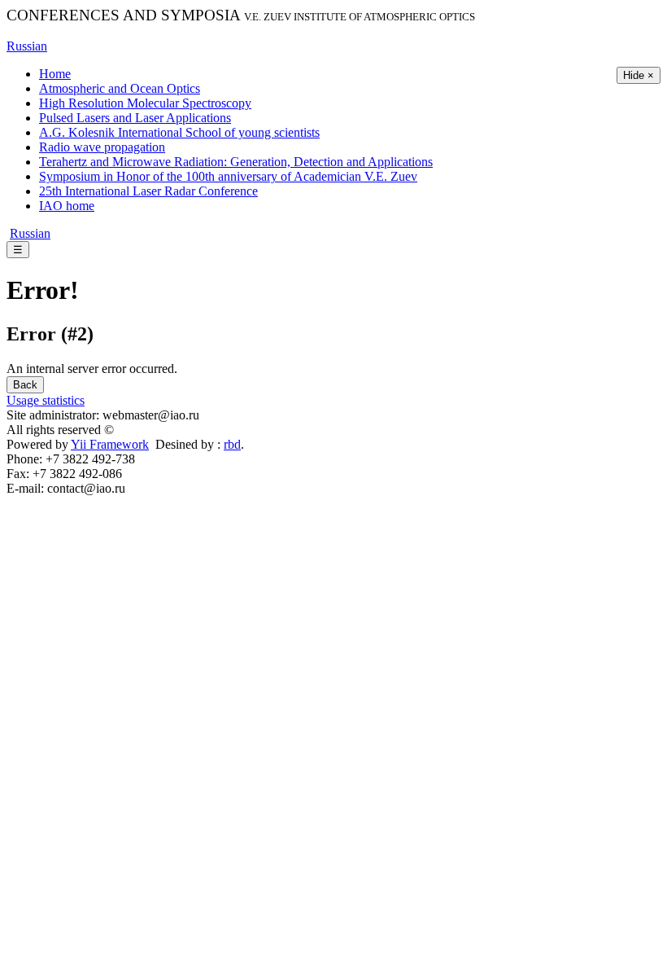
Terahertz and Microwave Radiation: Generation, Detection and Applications (236, 162)
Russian (27, 46)
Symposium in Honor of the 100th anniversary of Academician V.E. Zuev (228, 176)
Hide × (638, 75)
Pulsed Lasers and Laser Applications (135, 118)
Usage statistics (46, 400)
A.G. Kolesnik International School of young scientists (179, 132)
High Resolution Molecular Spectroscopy (145, 103)
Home (55, 74)
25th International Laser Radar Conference (148, 191)
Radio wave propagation (102, 147)
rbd (232, 444)
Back (25, 385)
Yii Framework (110, 444)
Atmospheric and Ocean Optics (119, 88)
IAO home (66, 206)
